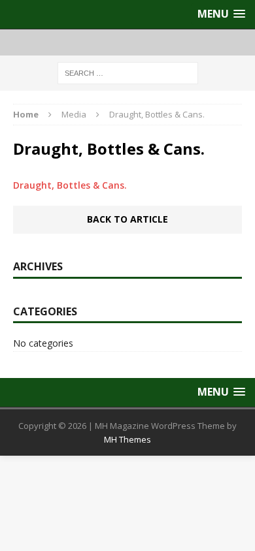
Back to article (127, 219)
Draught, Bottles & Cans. (70, 185)
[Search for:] (128, 72)
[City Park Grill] (127, 42)
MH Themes (127, 439)
